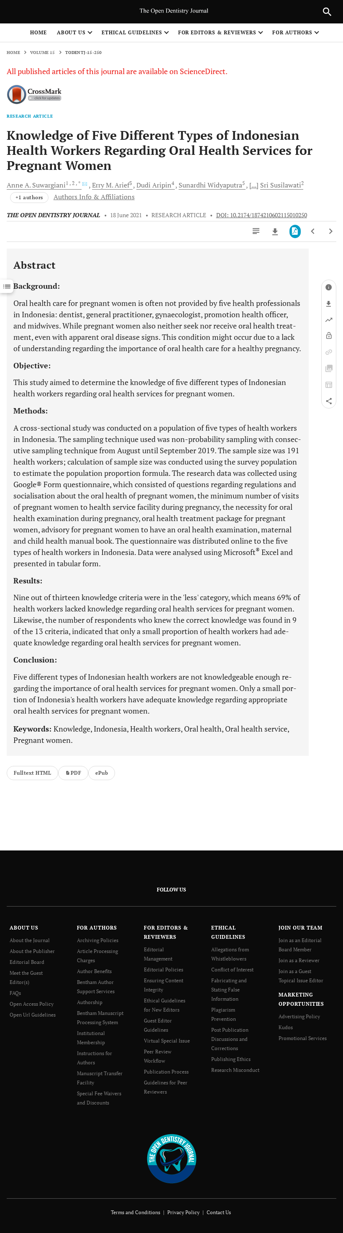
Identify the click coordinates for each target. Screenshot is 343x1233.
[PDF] (295, 231)
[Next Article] (330, 231)
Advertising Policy (299, 1016)
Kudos (286, 1027)
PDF (76, 773)
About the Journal (30, 940)
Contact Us (219, 1212)
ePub (101, 773)
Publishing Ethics (231, 1059)
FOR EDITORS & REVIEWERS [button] (217, 32)
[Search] (327, 11)
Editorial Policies (163, 969)
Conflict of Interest (232, 969)
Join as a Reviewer (299, 960)
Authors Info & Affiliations (94, 196)
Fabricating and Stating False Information (229, 989)
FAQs (15, 993)
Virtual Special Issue (167, 1041)
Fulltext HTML (32, 773)
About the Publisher (32, 951)
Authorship (89, 1002)
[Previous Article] (313, 231)
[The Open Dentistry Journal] (172, 1158)
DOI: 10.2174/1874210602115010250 (261, 215)
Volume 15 (42, 52)
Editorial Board (27, 962)
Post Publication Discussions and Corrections (229, 1039)
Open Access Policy (32, 1004)
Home (38, 32)
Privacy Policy (183, 1212)
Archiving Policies (97, 940)
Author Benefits (94, 971)
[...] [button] (254, 185)
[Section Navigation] (6, 286)
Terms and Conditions (135, 1212)
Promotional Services (303, 1038)
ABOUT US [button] (71, 32)
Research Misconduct (235, 1070)
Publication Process (166, 1072)
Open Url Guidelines (33, 1015)
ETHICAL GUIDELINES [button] (132, 32)
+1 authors (29, 197)
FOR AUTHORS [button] (292, 32)
